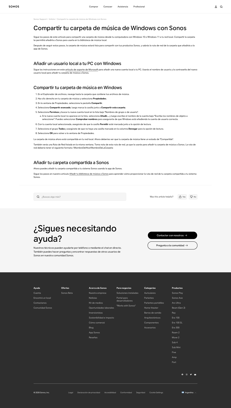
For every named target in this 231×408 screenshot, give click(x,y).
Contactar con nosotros (170, 235)
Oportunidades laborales (101, 307)
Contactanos (40, 302)
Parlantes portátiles (154, 302)
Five (174, 352)
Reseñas (93, 337)
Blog (91, 327)
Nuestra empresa (97, 293)
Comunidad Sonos (43, 307)
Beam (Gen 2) (178, 307)
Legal (70, 392)
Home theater (151, 307)
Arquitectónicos (152, 317)
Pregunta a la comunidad (170, 245)
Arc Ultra (176, 302)
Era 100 (175, 317)
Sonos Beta (67, 293)
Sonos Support (40, 19)
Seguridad (140, 392)
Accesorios (150, 327)
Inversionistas (96, 312)
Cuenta (37, 293)
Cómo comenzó (97, 322)
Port (174, 362)
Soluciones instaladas (127, 293)
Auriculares (150, 293)
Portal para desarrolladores (125, 299)
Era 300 (175, 327)
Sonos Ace (177, 298)
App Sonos (94, 332)
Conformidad (126, 392)
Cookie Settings (156, 392)
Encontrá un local (42, 298)
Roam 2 (175, 332)
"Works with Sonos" (126, 305)
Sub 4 (175, 342)
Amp (174, 357)
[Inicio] (14, 6)
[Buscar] (221, 7)
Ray (174, 312)
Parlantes (149, 298)
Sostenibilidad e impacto (101, 317)
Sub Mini (176, 347)
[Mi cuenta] (216, 7)
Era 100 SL (177, 322)
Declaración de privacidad (88, 392)
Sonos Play (177, 293)
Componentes (151, 322)
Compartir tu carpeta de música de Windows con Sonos (81, 19)
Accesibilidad (110, 392)
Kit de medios (96, 302)
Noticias (93, 298)
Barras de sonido (152, 312)
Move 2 (175, 337)
